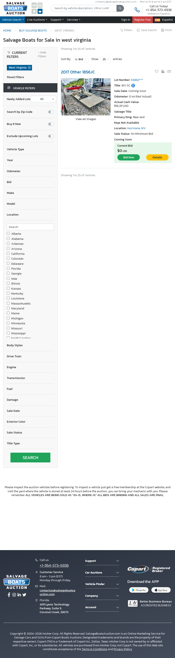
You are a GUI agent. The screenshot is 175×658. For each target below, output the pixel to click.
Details (157, 157)
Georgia (16, 274)
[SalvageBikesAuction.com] (34, 11)
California (18, 254)
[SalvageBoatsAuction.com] (40, 11)
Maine (15, 313)
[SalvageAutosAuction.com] (34, 5)
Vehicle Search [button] (12, 19)
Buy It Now (14, 124)
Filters (128, 30)
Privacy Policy (123, 649)
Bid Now (128, 157)
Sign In (125, 19)
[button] (30, 149)
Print (168, 30)
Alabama (17, 239)
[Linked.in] (19, 595)
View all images (86, 119)
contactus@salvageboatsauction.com (57, 592)
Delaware (17, 264)
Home (7, 30)
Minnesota (18, 323)
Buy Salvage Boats (33, 30)
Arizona (16, 249)
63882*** (137, 80)
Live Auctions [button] (36, 19)
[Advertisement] (87, 522)
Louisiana (17, 298)
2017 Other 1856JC (78, 72)
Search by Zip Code (19, 112)
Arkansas (17, 244)
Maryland (17, 308)
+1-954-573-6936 (159, 9)
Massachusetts (21, 304)
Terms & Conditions (94, 649)
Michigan (17, 318)
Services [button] (73, 19)
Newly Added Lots (19, 99)
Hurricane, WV (136, 128)
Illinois (15, 284)
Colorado (17, 259)
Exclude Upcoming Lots (22, 136)
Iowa (14, 279)
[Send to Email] (169, 72)
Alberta (16, 234)
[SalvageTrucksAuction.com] (40, 5)
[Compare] (163, 72)
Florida (16, 269)
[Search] (120, 8)
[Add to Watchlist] (157, 72)
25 (104, 59)
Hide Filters (42, 55)
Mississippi (18, 333)
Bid (81, 59)
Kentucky (17, 294)
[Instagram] (14, 595)
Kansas (16, 289)
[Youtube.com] (24, 595)
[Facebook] (9, 595)
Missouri (16, 328)
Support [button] (56, 19)
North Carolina (21, 338)
